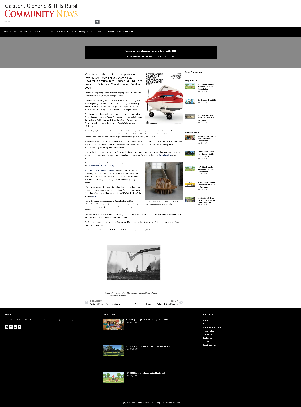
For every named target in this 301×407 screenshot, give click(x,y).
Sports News (128, 32)
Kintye (178, 403)
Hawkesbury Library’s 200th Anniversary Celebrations (207, 138)
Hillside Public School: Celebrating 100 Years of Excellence (206, 185)
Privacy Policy (208, 331)
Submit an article (209, 345)
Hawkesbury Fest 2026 (207, 100)
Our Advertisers (49, 32)
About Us (206, 324)
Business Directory (77, 32)
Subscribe (102, 32)
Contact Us (91, 32)
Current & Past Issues (18, 32)
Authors (206, 341)
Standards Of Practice (212, 327)
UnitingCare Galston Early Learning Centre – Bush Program (207, 200)
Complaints (207, 334)
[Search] (97, 22)
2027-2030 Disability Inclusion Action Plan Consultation (206, 86)
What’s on (33, 32)
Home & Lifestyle (114, 32)
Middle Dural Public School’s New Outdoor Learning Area (206, 154)
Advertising (61, 32)
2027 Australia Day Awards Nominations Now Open (206, 117)
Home (5, 32)
